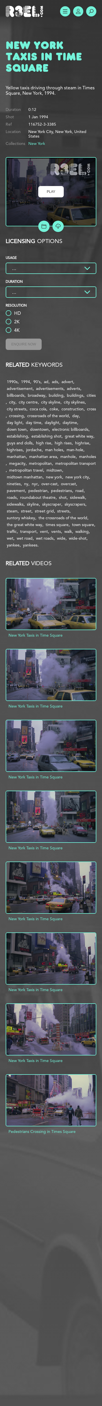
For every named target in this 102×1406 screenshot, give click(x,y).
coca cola (38, 409)
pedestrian (38, 490)
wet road (25, 538)
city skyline (50, 402)
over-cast (49, 484)
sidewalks (15, 504)
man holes (54, 449)
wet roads (45, 538)
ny (26, 484)
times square (57, 524)
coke (54, 409)
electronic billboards (70, 429)
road (79, 490)
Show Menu (65, 11)
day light (14, 422)
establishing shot (46, 436)
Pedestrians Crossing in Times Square (42, 1131)
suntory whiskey (21, 518)
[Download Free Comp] (58, 226)
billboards (15, 395)
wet (10, 538)
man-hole (75, 449)
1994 (25, 381)
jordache (34, 449)
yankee (13, 545)
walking (82, 531)
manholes (87, 456)
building (56, 395)
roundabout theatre (38, 497)
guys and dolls (20, 443)
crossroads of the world (48, 415)
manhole (68, 456)
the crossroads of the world (63, 518)
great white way (79, 436)
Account (78, 11)
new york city (77, 477)
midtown (54, 470)
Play (51, 192)
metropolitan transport (75, 463)
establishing (17, 436)
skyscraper (51, 504)
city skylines (74, 402)
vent (44, 531)
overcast (68, 484)
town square (83, 524)
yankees (30, 545)
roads (12, 497)
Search (91, 11)
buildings (75, 395)
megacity (17, 463)
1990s (12, 381)
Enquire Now (23, 344)
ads (55, 381)
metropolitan (40, 463)
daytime (70, 422)
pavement (16, 490)
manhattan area (43, 456)
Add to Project (44, 226)
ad (46, 381)
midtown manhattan (24, 477)
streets (63, 511)
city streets (16, 409)
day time (33, 422)
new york (54, 477)
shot (63, 497)
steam (12, 511)
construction (72, 409)
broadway (36, 395)
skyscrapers (75, 504)
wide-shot (77, 538)
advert (67, 381)
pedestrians (61, 490)
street (26, 511)
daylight (52, 422)
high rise (43, 443)
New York (36, 143)
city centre (28, 402)
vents (56, 531)
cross (91, 409)
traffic (12, 531)
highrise (82, 443)
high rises (63, 443)
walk (68, 531)
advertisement (20, 388)
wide (61, 538)
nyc (35, 484)
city (12, 402)
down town (17, 429)
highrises (15, 449)
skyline (33, 504)
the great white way (24, 524)
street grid (44, 511)
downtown (39, 429)
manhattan (16, 456)
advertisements (49, 388)
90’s (37, 381)
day (75, 415)
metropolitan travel (26, 470)
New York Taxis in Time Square (35, 635)
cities (91, 395)
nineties (14, 484)
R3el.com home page (25, 11)
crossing (16, 415)
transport (28, 531)
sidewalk (77, 497)
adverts (73, 388)
